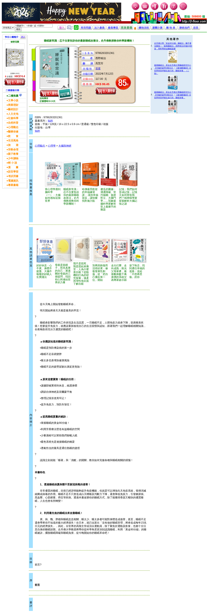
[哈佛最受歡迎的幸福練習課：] (90, 174)
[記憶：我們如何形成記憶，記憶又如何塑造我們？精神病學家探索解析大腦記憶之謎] (128, 174)
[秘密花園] (15, 57)
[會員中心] (164, 9)
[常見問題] (173, 9)
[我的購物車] (145, 9)
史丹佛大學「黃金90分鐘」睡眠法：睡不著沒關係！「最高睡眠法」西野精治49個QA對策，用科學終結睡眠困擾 (173, 46)
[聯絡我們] (184, 29)
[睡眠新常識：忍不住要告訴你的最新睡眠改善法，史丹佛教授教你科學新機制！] (72, 174)
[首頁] (183, 9)
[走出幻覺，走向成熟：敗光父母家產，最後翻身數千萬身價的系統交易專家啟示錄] (119, 250)
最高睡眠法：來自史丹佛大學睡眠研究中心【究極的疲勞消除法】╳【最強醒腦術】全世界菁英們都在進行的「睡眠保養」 (172, 95)
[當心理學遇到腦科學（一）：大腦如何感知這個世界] (54, 174)
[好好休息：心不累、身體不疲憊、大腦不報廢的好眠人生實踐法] (45, 250)
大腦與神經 (64, 145)
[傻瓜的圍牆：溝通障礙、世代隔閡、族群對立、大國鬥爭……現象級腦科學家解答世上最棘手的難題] (109, 174)
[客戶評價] (70, 29)
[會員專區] (112, 29)
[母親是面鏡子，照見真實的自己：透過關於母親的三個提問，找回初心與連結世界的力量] (63, 250)
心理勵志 (40, 145)
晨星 (98, 68)
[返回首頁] (196, 29)
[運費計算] (157, 29)
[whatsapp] (76, 29)
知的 (50, 120)
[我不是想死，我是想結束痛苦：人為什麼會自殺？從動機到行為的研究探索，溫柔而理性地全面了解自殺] (82, 248)
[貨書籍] (126, 29)
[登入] (62, 29)
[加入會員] (154, 9)
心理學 (52, 145)
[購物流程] (143, 29)
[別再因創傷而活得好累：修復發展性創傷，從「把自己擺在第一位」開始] (101, 250)
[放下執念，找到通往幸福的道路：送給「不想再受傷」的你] (137, 250)
